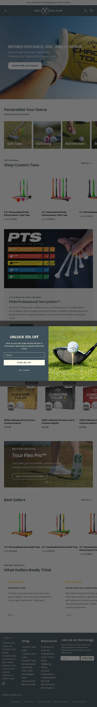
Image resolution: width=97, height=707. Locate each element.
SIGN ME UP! (24, 362)
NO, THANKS (24, 370)
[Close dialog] (94, 329)
